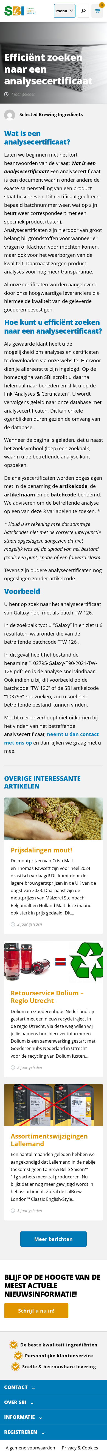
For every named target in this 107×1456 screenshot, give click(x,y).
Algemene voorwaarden (30, 1448)
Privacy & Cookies (80, 1448)
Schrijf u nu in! (36, 1310)
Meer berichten (53, 1239)
